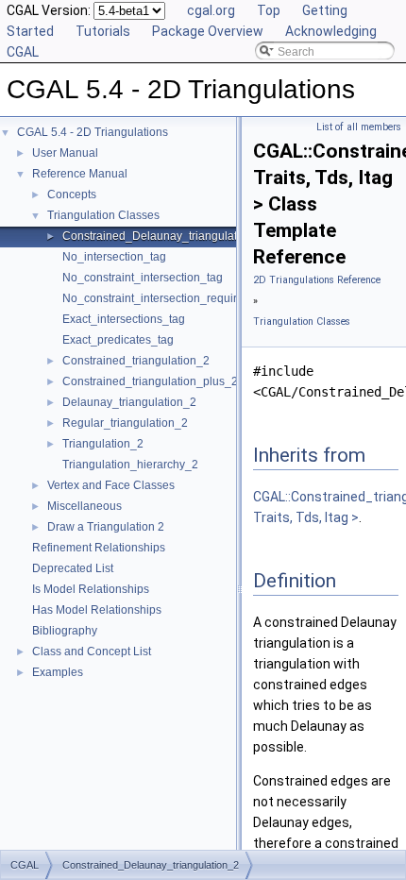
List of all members (358, 127)
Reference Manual (79, 173)
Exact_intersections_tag (123, 319)
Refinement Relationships (98, 547)
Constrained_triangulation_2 (136, 360)
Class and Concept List (91, 651)
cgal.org (211, 10)
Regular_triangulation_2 (125, 423)
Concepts (71, 194)
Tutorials (103, 31)
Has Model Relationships (96, 610)
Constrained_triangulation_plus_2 (150, 381)
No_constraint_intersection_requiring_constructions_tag (206, 298)
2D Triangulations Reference (317, 280)
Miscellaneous (84, 506)
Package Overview (207, 31)
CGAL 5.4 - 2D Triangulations (92, 132)
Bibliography (64, 630)
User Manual (65, 153)
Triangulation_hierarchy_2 (130, 464)
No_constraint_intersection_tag (142, 277)
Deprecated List (72, 568)
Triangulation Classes (103, 215)
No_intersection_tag (114, 256)
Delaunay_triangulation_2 (129, 402)
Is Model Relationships (90, 589)
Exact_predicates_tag (118, 340)
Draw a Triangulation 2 (105, 526)
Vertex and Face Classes (111, 485)
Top (268, 10)
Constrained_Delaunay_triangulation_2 (164, 236)
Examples (57, 672)
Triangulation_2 (103, 443)
